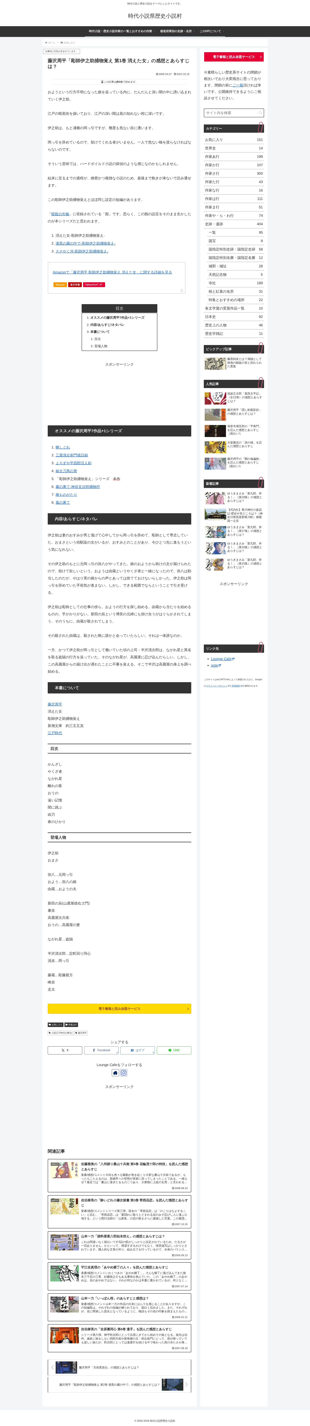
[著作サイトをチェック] (115, 1072)
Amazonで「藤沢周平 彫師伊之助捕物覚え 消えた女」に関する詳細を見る (112, 272)
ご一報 (237, 85)
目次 (97, 339)
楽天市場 (75, 284)
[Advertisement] (119, 393)
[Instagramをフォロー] (123, 1072)
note (214, 665)
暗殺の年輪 (60, 214)
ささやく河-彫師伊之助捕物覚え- (82, 251)
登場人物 (100, 346)
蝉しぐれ (63, 447)
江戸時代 (55, 733)
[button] (260, 113)
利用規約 (236, 686)
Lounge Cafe (221, 659)
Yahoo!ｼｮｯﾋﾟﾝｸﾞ (94, 284)
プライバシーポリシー (216, 686)
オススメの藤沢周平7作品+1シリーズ (117, 317)
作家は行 (72, 1024)
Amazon (60, 284)
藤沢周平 (55, 704)
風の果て (63, 502)
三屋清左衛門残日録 (72, 455)
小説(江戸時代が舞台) (61, 1033)
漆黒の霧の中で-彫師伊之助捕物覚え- (86, 243)
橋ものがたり (66, 495)
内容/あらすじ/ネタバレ (107, 325)
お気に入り (57, 1024)
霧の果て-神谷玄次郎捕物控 (78, 487)
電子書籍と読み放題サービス (119, 1009)
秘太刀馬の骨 (66, 471)
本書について (100, 332)
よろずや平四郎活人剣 (73, 463)
